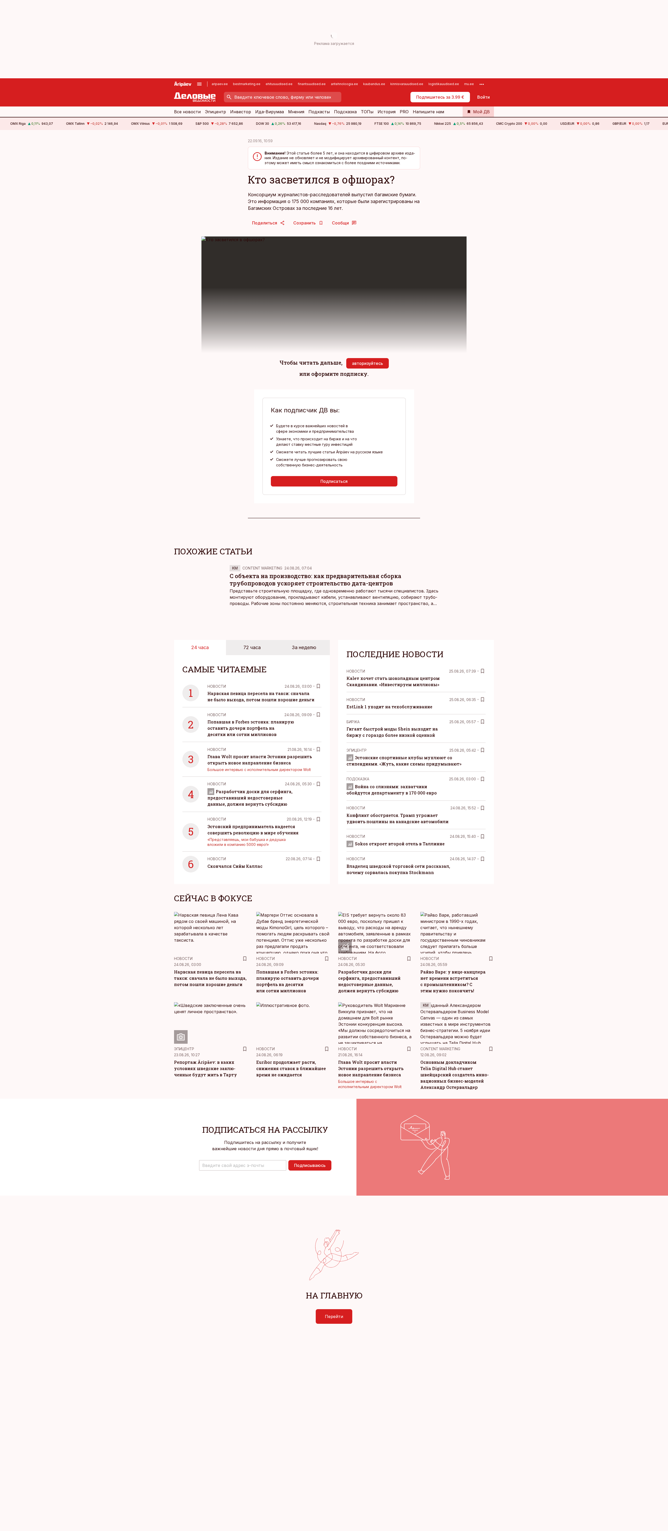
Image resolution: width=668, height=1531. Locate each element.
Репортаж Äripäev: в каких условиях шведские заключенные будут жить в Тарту (205, 1068)
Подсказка (345, 111)
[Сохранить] (318, 686)
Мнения (296, 111)
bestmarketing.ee (246, 84)
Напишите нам (428, 111)
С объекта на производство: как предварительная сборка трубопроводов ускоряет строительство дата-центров (315, 579)
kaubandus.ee (374, 84)
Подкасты (319, 111)
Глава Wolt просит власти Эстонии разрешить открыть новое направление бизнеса (370, 1068)
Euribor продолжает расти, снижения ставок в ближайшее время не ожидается (291, 1068)
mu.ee (469, 84)
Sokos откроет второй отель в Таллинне (400, 843)
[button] (242, 1165)
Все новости (187, 111)
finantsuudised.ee (312, 84)
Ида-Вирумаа (269, 111)
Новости (216, 686)
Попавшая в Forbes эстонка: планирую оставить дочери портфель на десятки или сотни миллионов (250, 728)
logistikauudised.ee (443, 84)
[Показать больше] (481, 84)
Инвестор (240, 111)
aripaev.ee (220, 84)
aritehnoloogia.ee (344, 84)
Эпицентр (215, 111)
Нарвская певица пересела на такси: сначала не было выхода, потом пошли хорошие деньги (210, 978)
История (387, 111)
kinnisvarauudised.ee (406, 84)
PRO (404, 111)
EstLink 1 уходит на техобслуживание (389, 706)
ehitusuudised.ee (279, 84)
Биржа (353, 722)
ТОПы (367, 111)
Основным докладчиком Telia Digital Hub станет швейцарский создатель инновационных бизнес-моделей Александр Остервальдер (454, 1074)
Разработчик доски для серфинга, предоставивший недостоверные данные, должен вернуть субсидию (250, 798)
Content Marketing (262, 568)
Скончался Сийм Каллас (235, 866)
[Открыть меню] (199, 84)
